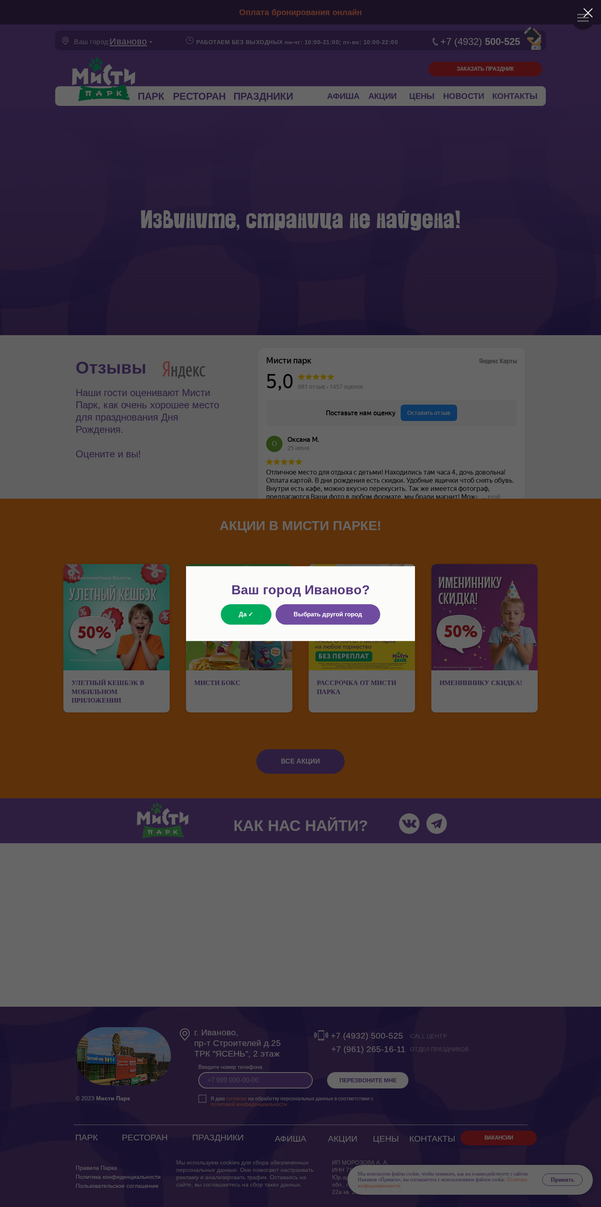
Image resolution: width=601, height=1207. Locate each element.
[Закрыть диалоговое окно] (588, 13)
